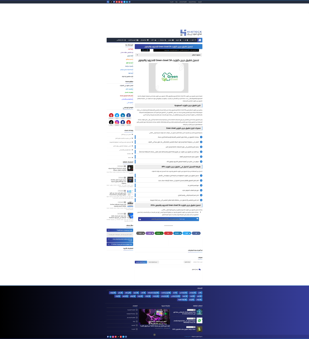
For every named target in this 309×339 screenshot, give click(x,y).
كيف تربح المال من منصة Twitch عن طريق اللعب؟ (155, 326)
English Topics (181, 300)
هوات (116, 296)
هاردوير (124, 296)
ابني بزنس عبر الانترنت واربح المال (123, 138)
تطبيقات (166, 50)
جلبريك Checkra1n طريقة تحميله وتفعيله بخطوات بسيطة (117, 169)
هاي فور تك (187, 336)
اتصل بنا (171, 2)
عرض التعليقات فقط (153, 262)
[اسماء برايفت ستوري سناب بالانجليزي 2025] (199, 329)
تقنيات (191, 296)
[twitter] (124, 2)
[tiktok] (111, 2)
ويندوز (169, 40)
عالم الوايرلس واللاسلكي (125, 150)
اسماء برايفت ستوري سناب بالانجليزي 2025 (183, 329)
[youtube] (119, 2)
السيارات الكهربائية (152, 293)
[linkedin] (127, 2)
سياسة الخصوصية (192, 2)
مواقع (131, 296)
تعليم (198, 296)
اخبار (193, 40)
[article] (152, 242)
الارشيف (133, 325)
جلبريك (184, 296)
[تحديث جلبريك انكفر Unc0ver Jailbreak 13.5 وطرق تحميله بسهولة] (130, 179)
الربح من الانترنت (132, 40)
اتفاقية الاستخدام (183, 2)
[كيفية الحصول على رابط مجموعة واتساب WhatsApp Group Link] (199, 320)
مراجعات (162, 40)
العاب (152, 40)
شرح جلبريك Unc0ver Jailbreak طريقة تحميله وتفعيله (118, 205)
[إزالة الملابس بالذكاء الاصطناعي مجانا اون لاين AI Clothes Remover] (199, 312)
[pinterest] (117, 2)
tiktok (129, 158)
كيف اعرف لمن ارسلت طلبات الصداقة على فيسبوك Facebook (117, 217)
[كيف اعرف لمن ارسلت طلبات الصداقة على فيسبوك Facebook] (130, 216)
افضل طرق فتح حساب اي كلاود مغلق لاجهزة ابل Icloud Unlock (118, 194)
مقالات (146, 296)
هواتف (168, 133)
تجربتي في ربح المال (126, 134)
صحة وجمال (143, 40)
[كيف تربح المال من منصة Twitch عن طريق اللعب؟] (154, 316)
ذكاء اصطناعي (120, 40)
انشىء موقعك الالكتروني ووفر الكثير (122, 146)
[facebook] (129, 2)
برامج (119, 293)
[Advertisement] (154, 17)
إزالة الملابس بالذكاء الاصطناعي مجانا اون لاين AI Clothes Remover (184, 313)
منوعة (139, 296)
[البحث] (108, 2)
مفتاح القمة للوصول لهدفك (126, 96)
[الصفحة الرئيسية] (199, 40)
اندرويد (177, 40)
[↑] (154, 335)
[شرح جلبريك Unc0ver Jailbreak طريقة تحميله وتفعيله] (130, 204)
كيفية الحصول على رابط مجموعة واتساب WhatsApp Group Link (184, 321)
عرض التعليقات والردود (140, 262)
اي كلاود (127, 293)
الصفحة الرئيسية (174, 50)
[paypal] (114, 2)
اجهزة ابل (192, 293)
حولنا (176, 2)
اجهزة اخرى (182, 293)
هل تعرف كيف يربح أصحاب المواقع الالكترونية (120, 142)
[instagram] (122, 2)
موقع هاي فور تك (156, 98)
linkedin (129, 154)
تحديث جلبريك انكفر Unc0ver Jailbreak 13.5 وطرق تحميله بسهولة (118, 181)
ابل (185, 40)
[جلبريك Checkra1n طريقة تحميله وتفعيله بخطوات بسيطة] (130, 168)
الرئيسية (200, 2)
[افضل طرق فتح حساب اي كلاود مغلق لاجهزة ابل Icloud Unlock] (130, 193)
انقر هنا (153, 212)
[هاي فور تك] (190, 32)
